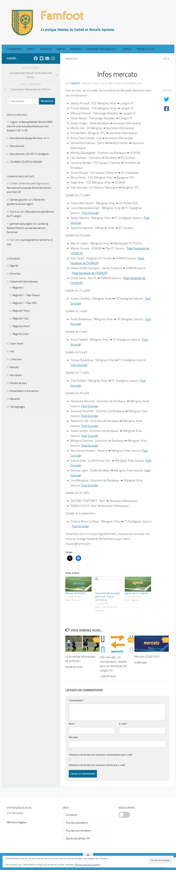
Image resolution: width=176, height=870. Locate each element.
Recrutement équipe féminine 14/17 (29, 138)
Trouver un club (145, 49)
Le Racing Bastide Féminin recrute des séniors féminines (27, 228)
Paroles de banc (18, 383)
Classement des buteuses (100, 49)
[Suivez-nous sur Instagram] (53, 58)
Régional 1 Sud (20, 318)
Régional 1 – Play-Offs (25, 303)
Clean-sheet (16, 343)
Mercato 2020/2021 (147, 656)
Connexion (71, 814)
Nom (72, 723)
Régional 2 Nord (21, 326)
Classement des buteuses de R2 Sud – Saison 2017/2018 (107, 597)
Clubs (30, 49)
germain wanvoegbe (21, 223)
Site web (73, 737)
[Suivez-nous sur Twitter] (41, 58)
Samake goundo (18, 199)
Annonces (46, 49)
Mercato (71, 58)
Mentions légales (16, 822)
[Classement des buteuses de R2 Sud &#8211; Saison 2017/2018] (108, 584)
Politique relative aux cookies (87, 864)
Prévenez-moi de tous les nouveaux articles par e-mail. (97, 765)
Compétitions (14, 49)
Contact (127, 49)
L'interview (16, 359)
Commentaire (76, 700)
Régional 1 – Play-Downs (26, 295)
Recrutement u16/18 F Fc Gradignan (29, 154)
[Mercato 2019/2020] (78, 584)
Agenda (61, 49)
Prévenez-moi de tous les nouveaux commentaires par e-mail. (101, 754)
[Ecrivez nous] (47, 58)
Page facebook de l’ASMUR (89, 273)
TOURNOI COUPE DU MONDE (26, 161)
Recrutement (17, 146)
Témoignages (17, 406)
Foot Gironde (90, 213)
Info (12, 351)
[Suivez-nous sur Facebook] (36, 58)
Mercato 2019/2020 (75, 593)
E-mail (123, 723)
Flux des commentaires (78, 830)
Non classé (15, 375)
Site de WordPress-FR (78, 838)
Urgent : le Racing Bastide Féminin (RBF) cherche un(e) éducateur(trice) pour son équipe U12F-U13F (30, 126)
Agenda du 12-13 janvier (136, 593)
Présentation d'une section (24, 391)
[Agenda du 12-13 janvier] (138, 584)
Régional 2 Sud (20, 333)
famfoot (75, 83)
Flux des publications (77, 822)
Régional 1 (18, 287)
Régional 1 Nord (21, 310)
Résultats (75, 49)
